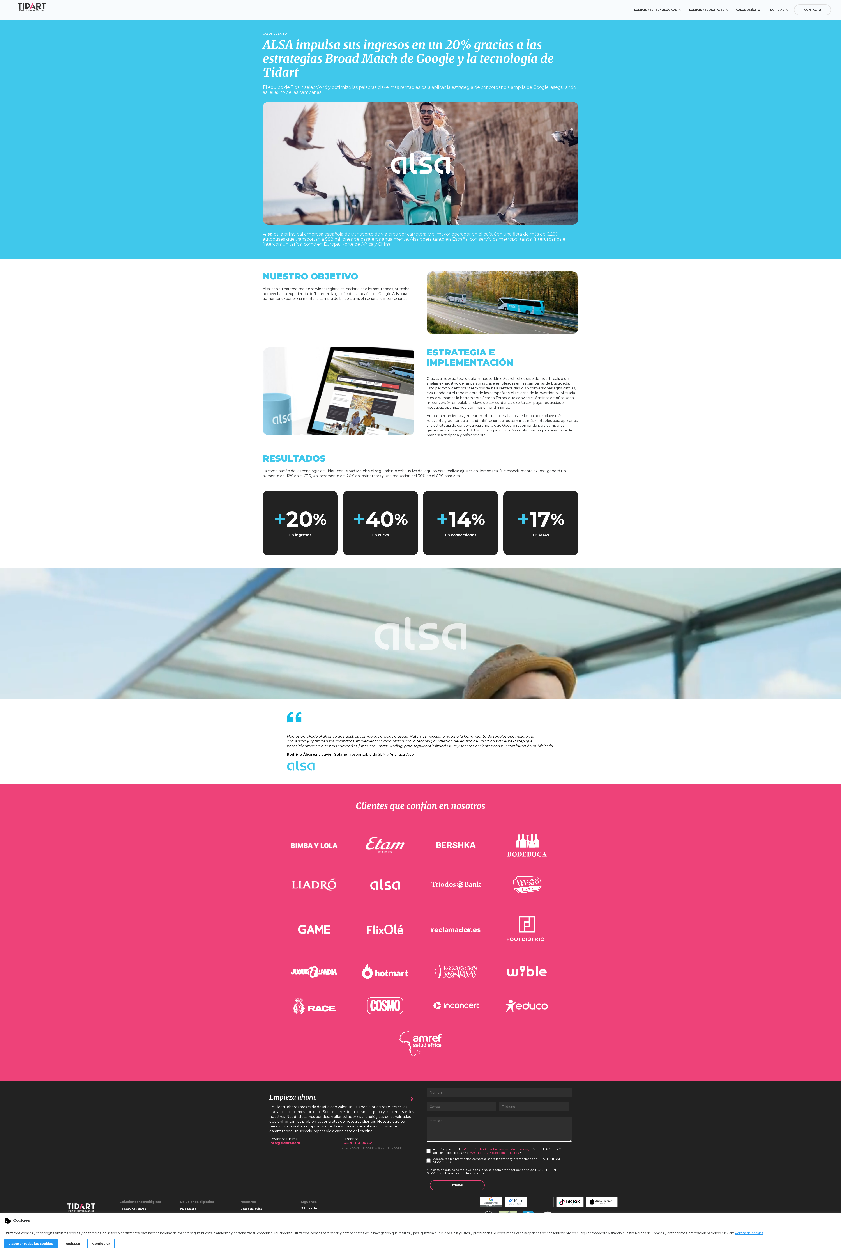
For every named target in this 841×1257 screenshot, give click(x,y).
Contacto (812, 9)
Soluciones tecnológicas (655, 9)
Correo (435, 1106)
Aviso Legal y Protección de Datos (494, 1152)
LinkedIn (310, 1208)
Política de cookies (749, 1233)
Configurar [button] (101, 1244)
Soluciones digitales (706, 9)
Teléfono (508, 1106)
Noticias (777, 9)
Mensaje (436, 1121)
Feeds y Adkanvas (133, 1209)
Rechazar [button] (72, 1244)
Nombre (436, 1092)
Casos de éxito (748, 9)
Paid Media (188, 1209)
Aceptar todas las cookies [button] (31, 1244)
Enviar (457, 1185)
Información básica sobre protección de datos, (495, 1149)
